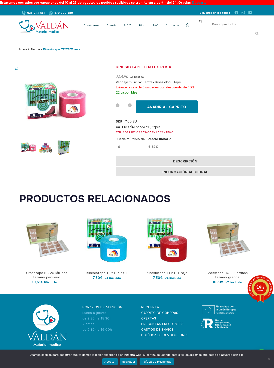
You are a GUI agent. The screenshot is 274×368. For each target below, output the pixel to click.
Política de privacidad (157, 361)
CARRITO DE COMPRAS (159, 313)
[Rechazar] (269, 359)
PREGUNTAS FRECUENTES (162, 324)
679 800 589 (63, 13)
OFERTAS (148, 318)
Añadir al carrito (166, 107)
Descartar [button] (200, 2)
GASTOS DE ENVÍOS (157, 330)
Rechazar (128, 361)
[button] (50, 69)
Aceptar (110, 361)
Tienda (35, 49)
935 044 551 (36, 13)
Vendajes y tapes (148, 127)
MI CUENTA (150, 307)
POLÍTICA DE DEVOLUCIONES (165, 335)
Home (23, 49)
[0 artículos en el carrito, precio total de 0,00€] (200, 21)
